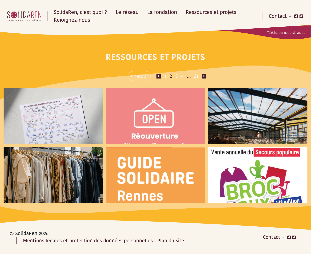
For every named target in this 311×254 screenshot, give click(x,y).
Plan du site (170, 240)
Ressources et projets (211, 12)
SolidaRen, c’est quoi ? (80, 12)
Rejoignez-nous (72, 20)
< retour (139, 76)
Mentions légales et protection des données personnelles (88, 240)
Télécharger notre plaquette (286, 32)
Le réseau (127, 12)
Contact (278, 16)
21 (196, 76)
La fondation (162, 12)
